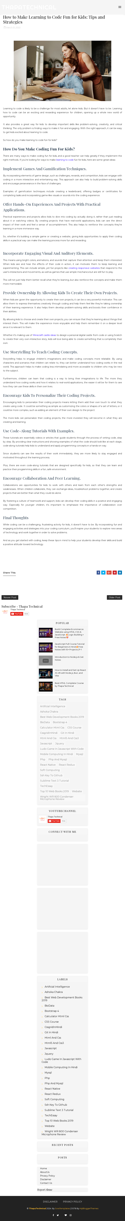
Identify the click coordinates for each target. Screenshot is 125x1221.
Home (43, 1168)
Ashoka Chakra (49, 711)
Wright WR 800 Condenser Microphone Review (56, 798)
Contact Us (46, 1183)
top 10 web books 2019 (54, 791)
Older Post (114, 597)
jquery (59, 743)
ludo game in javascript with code (62, 748)
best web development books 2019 (62, 717)
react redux (67, 764)
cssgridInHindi (48, 732)
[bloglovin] (66, 1215)
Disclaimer (45, 1179)
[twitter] (58, 1215)
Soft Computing (50, 770)
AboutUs (44, 1172)
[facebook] (53, 1215)
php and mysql (57, 759)
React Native (48, 764)
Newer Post (10, 597)
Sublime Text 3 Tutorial (54, 780)
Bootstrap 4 (60, 722)
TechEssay (46, 786)
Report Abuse (44, 1189)
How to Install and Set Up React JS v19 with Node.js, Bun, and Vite (70, 673)
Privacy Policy (47, 1175)
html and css (48, 738)
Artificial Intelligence (52, 706)
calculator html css (52, 727)
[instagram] (70, 1215)
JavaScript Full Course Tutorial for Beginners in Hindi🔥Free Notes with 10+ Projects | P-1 (69, 647)
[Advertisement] (62, 864)
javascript (46, 743)
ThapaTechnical (29, 7)
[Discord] (61, 1214)
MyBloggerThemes (89, 1208)
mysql (79, 754)
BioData (45, 722)
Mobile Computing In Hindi (56, 754)
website (77, 791)
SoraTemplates (62, 1208)
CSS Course (74, 727)
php (42, 759)
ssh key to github (51, 775)
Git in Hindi (67, 732)
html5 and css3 (69, 738)
